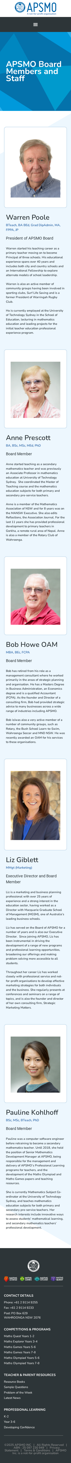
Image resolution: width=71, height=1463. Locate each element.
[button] (35, 24)
